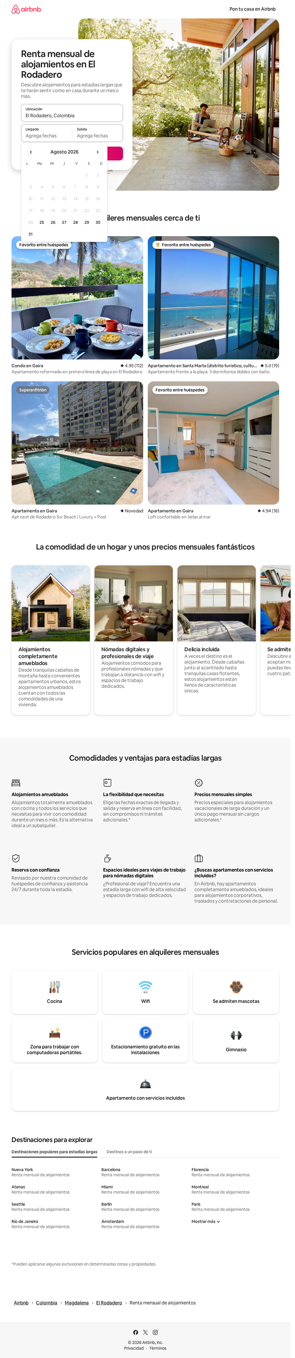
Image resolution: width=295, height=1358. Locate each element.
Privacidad (134, 1348)
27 (64, 222)
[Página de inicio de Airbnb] (26, 9)
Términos (158, 1348)
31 (31, 234)
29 (86, 222)
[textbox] (46, 135)
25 (41, 222)
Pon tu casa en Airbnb (253, 9)
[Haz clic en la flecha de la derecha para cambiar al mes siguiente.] (97, 152)
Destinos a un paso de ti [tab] (129, 1151)
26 (53, 222)
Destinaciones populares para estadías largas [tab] (54, 1151)
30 (98, 222)
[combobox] (72, 115)
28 (75, 222)
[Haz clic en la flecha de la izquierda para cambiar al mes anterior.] (31, 152)
